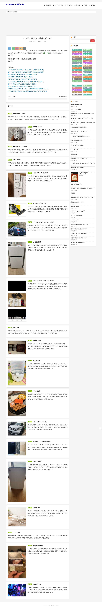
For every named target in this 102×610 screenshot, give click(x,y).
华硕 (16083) (86, 56)
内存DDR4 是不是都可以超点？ (78, 215)
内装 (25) (75, 92)
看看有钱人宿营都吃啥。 (76, 184)
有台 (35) (85, 94)
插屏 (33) (75, 87)
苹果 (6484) (86, 76)
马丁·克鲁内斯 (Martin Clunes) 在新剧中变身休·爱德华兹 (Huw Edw (31, 88)
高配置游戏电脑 (37, 584)
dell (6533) (86, 74)
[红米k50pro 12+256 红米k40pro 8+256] (17, 301)
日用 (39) (85, 90)
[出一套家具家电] (17, 258)
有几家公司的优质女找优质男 (77, 242)
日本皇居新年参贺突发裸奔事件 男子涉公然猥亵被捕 (29, 72)
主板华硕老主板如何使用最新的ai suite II (80, 136)
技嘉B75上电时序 (75, 206)
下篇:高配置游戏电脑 (63, 96)
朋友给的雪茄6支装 (38, 545)
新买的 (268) (86, 92)
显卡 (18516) (76, 54)
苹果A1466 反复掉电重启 (77, 140)
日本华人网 (10, 11)
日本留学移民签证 (58, 5)
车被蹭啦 (73, 193)
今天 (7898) (76, 67)
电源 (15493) (76, 58)
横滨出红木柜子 (37, 340)
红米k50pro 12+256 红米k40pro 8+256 (43, 280)
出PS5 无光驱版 (37, 461)
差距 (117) (75, 90)
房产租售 (85, 5)
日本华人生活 (69, 5)
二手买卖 (92, 5)
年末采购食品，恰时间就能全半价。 (27, 86)
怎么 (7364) (86, 70)
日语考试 (77, 5)
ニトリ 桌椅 (16, 532)
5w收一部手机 (36, 391)
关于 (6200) (86, 79)
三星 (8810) (76, 65)
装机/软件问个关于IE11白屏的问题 (79, 158)
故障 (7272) (76, 72)
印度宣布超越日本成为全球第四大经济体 (26, 74)
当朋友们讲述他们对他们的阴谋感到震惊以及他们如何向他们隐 (30, 91)
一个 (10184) (76, 63)
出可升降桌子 (36, 507)
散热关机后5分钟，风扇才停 (77, 167)
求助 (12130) (76, 61)
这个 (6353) (76, 79)
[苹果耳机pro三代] (17, 133)
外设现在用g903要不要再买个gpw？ (79, 131)
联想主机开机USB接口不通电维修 (79, 238)
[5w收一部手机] (17, 403)
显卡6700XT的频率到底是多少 (78, 211)
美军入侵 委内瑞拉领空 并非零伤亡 (27, 84)
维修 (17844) (86, 54)
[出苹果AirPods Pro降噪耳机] (17, 185)
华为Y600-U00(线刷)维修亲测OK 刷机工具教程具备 (83, 122)
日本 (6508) (76, 76)
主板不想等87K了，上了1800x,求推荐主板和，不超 (83, 163)
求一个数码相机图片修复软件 (77, 145)
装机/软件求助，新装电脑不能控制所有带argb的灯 (82, 113)
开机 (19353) (76, 52)
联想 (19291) (86, 52)
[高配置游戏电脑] (17, 590)
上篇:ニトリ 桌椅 (11, 96)
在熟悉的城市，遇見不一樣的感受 (25, 77)
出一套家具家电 (37, 242)
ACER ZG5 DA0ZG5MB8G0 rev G (79, 233)
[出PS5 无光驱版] (17, 481)
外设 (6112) (76, 81)
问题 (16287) (76, 56)
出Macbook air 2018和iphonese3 (42, 441)
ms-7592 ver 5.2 (75, 220)
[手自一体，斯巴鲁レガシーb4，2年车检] (17, 229)
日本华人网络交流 (13, 81)
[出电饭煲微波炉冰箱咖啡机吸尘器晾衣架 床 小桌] (74, 177)
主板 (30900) (76, 50)
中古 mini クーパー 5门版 (39, 421)
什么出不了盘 (74, 154)
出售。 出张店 (16, 159)
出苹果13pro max (18, 327)
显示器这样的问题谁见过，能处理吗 (79, 224)
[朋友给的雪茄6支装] (17, 562)
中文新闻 (10, 88)
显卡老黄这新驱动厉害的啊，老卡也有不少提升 (82, 197)
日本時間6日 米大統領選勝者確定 (78, 127)
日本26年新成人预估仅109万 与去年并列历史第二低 (29, 69)
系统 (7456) (76, 70)
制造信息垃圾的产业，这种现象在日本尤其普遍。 (31, 81)
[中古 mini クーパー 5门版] (17, 428)
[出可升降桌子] (17, 517)
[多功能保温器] (17, 373)
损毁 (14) (85, 85)
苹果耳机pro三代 (37, 126)
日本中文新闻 (48, 5)
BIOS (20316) (86, 50)
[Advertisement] (51, 24)
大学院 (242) (86, 87)
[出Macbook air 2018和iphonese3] (17, 448)
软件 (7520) (86, 67)
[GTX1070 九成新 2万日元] (17, 210)
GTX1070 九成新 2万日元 (39, 203)
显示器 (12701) (87, 58)
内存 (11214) (86, 61)
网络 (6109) (86, 81)
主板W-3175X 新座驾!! (76, 109)
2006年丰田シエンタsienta (20, 146)
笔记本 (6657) (76, 74)
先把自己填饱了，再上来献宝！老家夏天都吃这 (82, 118)
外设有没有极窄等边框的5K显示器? (79, 229)
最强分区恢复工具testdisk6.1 (77, 202)
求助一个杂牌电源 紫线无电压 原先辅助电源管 (81, 188)
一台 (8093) (86, 65)
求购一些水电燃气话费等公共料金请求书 (26, 79)
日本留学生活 (11, 77)
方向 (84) (75, 94)
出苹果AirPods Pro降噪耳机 (40, 173)
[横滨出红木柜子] (17, 347)
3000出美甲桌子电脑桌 (19, 113)
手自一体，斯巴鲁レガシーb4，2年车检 (43, 222)
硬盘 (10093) (86, 63)
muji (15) (75, 85)
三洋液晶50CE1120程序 (76, 104)
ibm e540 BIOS (74, 149)
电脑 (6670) (86, 72)
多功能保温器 (36, 360)
